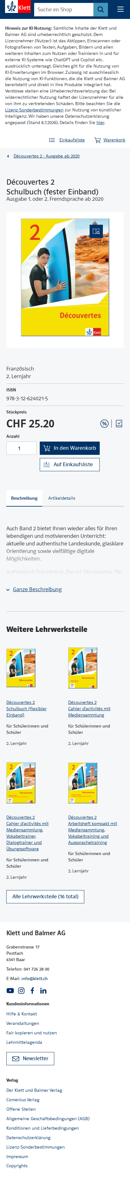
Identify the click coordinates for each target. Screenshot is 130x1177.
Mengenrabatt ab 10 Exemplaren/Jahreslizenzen (94, 406)
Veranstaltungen (22, 1023)
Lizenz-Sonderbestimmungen (34, 110)
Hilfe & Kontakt (21, 1014)
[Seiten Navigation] (120, 9)
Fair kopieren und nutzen (31, 1033)
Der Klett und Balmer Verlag (34, 1090)
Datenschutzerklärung (28, 1137)
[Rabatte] (104, 423)
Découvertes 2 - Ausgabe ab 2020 (47, 156)
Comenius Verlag (22, 1100)
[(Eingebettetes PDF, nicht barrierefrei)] (65, 277)
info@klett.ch (34, 978)
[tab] (24, 498)
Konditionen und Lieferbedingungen (42, 1128)
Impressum (17, 1156)
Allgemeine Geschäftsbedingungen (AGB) (48, 1118)
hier (100, 122)
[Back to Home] (18, 6)
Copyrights (16, 1165)
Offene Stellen (21, 1109)
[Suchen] (100, 9)
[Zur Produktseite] (34, 668)
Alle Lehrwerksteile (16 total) (45, 896)
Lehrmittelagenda (24, 1042)
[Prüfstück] (119, 423)
